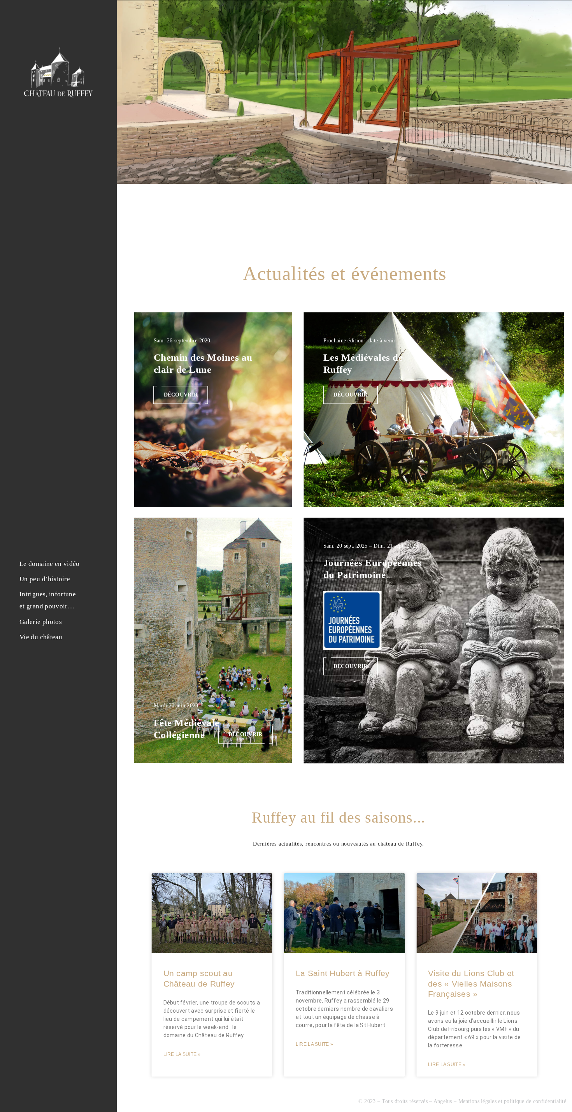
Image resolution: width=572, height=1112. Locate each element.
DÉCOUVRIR (181, 395)
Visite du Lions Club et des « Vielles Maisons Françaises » (471, 983)
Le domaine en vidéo (49, 563)
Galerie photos (40, 622)
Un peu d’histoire (44, 579)
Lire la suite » (182, 1054)
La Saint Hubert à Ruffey (343, 973)
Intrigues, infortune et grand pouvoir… (47, 600)
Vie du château (40, 637)
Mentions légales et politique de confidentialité (512, 1101)
